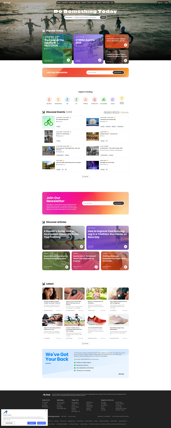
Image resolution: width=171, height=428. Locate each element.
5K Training (118, 405)
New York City (104, 405)
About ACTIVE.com (48, 421)
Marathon (88, 403)
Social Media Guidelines (62, 424)
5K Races (74, 408)
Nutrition (99, 2)
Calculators (65, 2)
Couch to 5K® (60, 403)
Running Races (75, 402)
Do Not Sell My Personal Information (120, 416)
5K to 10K (59, 405)
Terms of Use (63, 421)
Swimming (88, 410)
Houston (103, 408)
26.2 (49, 100)
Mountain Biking (100, 22)
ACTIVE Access (113, 421)
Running (78, 2)
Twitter (45, 403)
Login (166, 2)
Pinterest (46, 405)
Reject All (32, 423)
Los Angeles (103, 403)
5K (76, 100)
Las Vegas (103, 410)
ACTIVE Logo (45, 394)
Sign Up (160, 2)
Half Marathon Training (121, 408)
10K (93, 22)
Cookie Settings (8, 423)
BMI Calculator (119, 402)
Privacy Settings (89, 421)
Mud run (83, 22)
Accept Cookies (41, 423)
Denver (102, 407)
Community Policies (73, 424)
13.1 (58, 100)
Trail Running (89, 407)
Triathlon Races (75, 403)
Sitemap (56, 421)
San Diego (103, 402)
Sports (94, 2)
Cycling (73, 405)
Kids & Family (106, 2)
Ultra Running (89, 405)
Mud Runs (88, 408)
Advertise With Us (123, 421)
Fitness (89, 2)
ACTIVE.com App (61, 402)
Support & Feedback (104, 421)
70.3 (95, 100)
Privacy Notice (80, 421)
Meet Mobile (60, 407)
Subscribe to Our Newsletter (104, 416)
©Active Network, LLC (95, 424)
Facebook (46, 402)
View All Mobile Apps (61, 408)
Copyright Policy (71, 421)
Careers (96, 421)
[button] (85, 17)
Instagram (46, 407)
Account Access (72, 416)
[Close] (45, 410)
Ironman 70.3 (76, 22)
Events (58, 2)
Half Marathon (89, 402)
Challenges (72, 2)
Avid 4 (89, 22)
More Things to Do (76, 411)
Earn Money (64, 416)
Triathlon (83, 2)
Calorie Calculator (120, 403)
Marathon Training (120, 410)
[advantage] (112, 2)
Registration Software (50, 424)
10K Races (74, 410)
